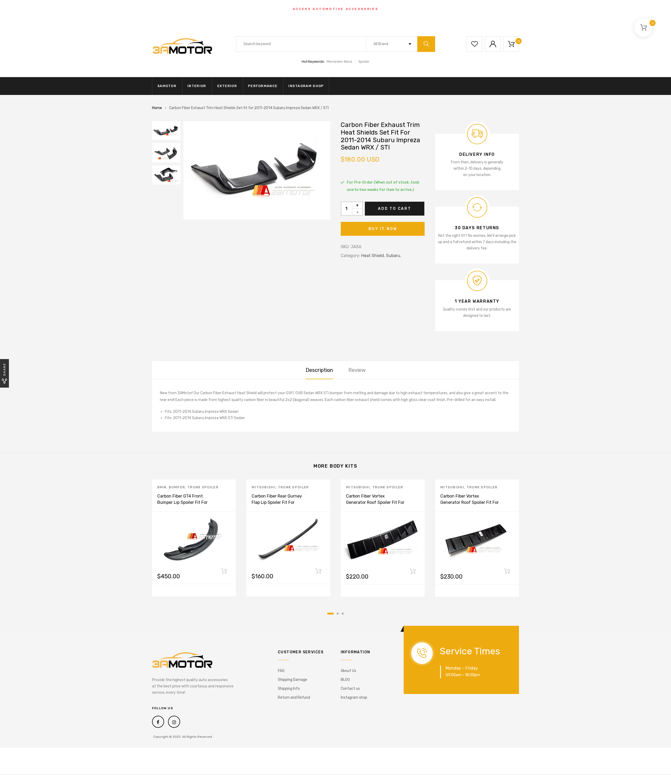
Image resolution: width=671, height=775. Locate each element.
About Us (348, 671)
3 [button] (343, 613)
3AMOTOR (166, 86)
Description (319, 370)
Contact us (350, 688)
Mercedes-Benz (339, 61)
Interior (196, 86)
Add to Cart (394, 208)
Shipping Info (289, 688)
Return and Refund (294, 697)
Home (157, 108)
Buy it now (383, 229)
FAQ (281, 671)
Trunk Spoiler (203, 487)
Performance (262, 86)
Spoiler (364, 61)
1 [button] (330, 613)
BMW (161, 487)
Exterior (227, 86)
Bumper (177, 487)
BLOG (345, 679)
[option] (256, 170)
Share (4, 369)
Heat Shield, (373, 255)
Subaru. (393, 255)
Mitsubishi (263, 487)
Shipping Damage (292, 679)
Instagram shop (306, 86)
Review (357, 370)
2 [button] (338, 613)
